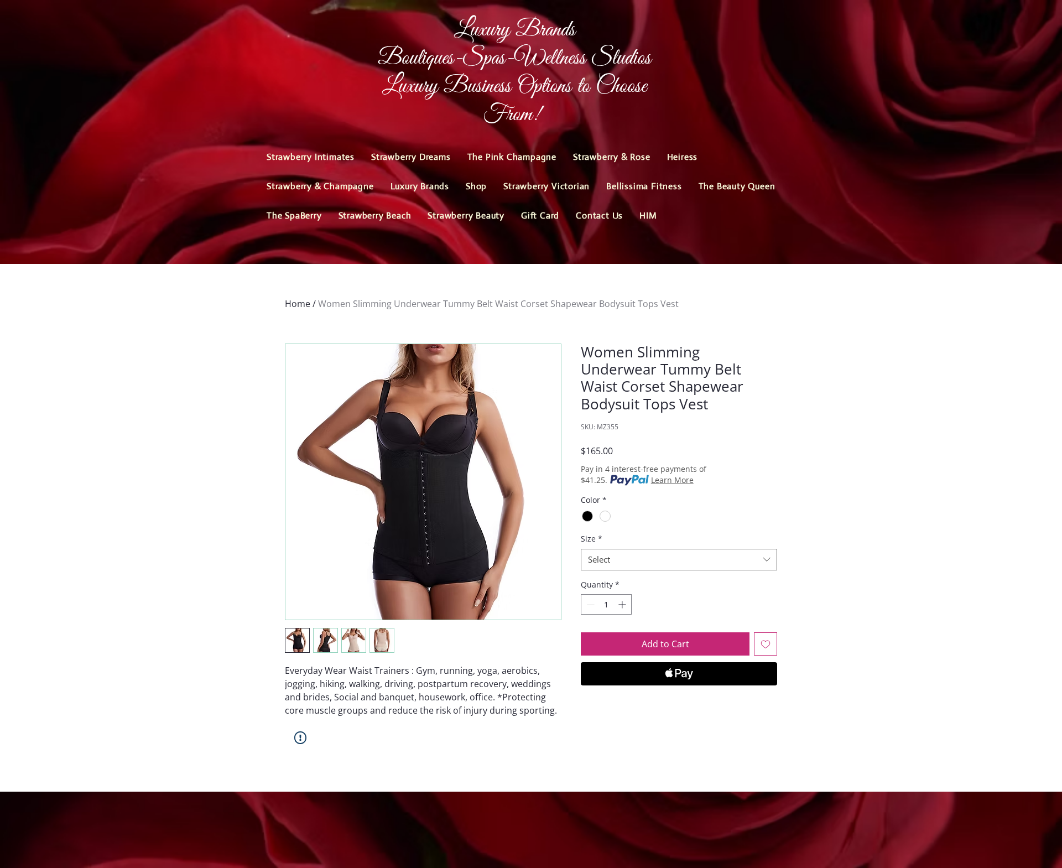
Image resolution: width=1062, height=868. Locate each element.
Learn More (672, 480)
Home (297, 304)
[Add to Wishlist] (765, 644)
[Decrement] (589, 604)
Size (591, 538)
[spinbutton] (606, 604)
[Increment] (623, 604)
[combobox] (679, 559)
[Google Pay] (679, 703)
